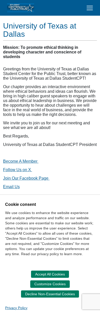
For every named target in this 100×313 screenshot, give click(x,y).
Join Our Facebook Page (26, 178)
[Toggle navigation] (90, 8)
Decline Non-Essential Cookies (50, 294)
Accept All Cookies (50, 274)
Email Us (11, 187)
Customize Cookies (50, 284)
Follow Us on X (17, 170)
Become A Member (20, 161)
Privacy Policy (16, 308)
